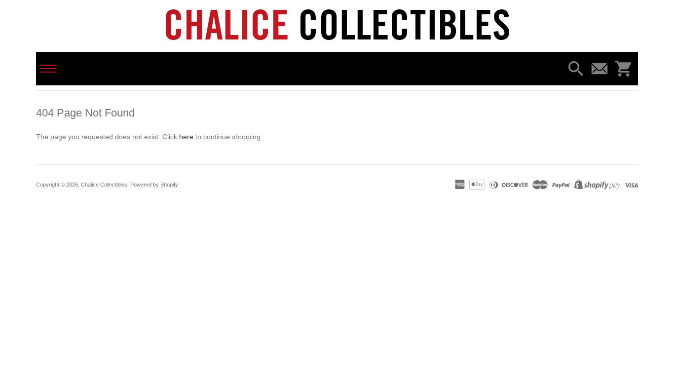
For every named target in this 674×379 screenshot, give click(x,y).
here (186, 137)
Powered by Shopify (154, 185)
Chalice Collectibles (104, 185)
